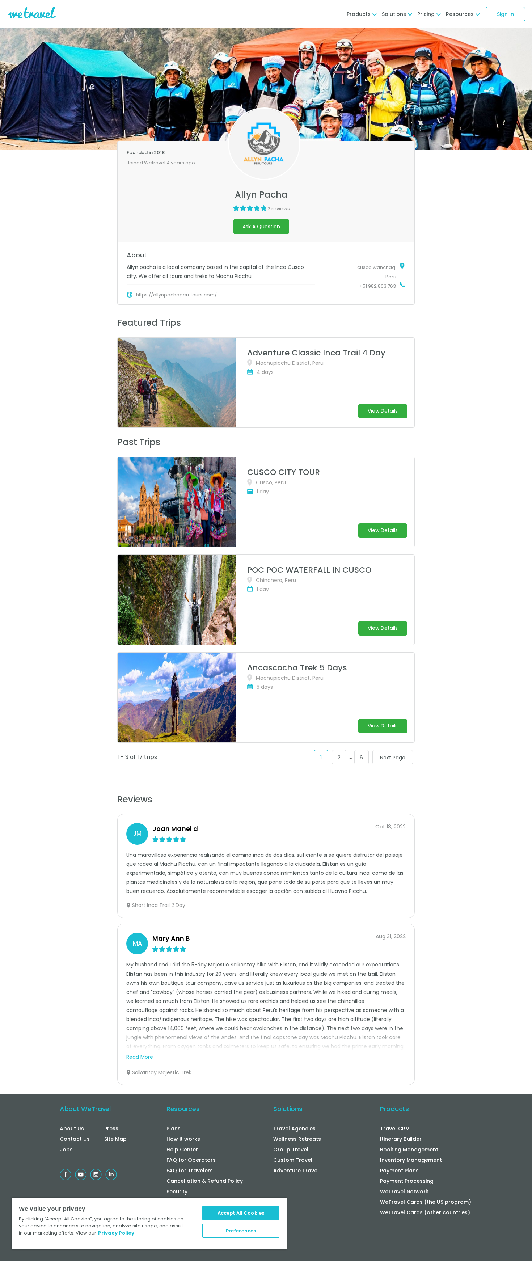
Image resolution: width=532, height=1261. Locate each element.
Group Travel (290, 1149)
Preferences (241, 1230)
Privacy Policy (116, 1233)
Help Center (182, 1149)
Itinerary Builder (401, 1139)
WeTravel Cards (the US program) (425, 1202)
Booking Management (409, 1149)
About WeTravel (85, 1108)
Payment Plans (399, 1170)
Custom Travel (292, 1160)
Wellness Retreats (297, 1139)
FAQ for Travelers (189, 1170)
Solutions (287, 1108)
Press (111, 1128)
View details (383, 410)
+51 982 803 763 (377, 286)
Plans (173, 1128)
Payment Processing (407, 1181)
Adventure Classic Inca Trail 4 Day (316, 352)
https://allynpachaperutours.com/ (176, 294)
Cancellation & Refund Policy (204, 1181)
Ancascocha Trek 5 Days (297, 667)
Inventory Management (411, 1160)
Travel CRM (395, 1128)
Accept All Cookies (241, 1213)
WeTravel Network (404, 1191)
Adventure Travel (296, 1170)
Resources (182, 1108)
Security (176, 1191)
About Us (72, 1128)
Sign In (505, 14)
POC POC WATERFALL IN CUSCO (309, 569)
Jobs (66, 1149)
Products (394, 1108)
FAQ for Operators (191, 1160)
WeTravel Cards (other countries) (425, 1212)
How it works (183, 1139)
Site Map (115, 1139)
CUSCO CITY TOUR (283, 472)
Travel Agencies (294, 1128)
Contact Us (75, 1139)
